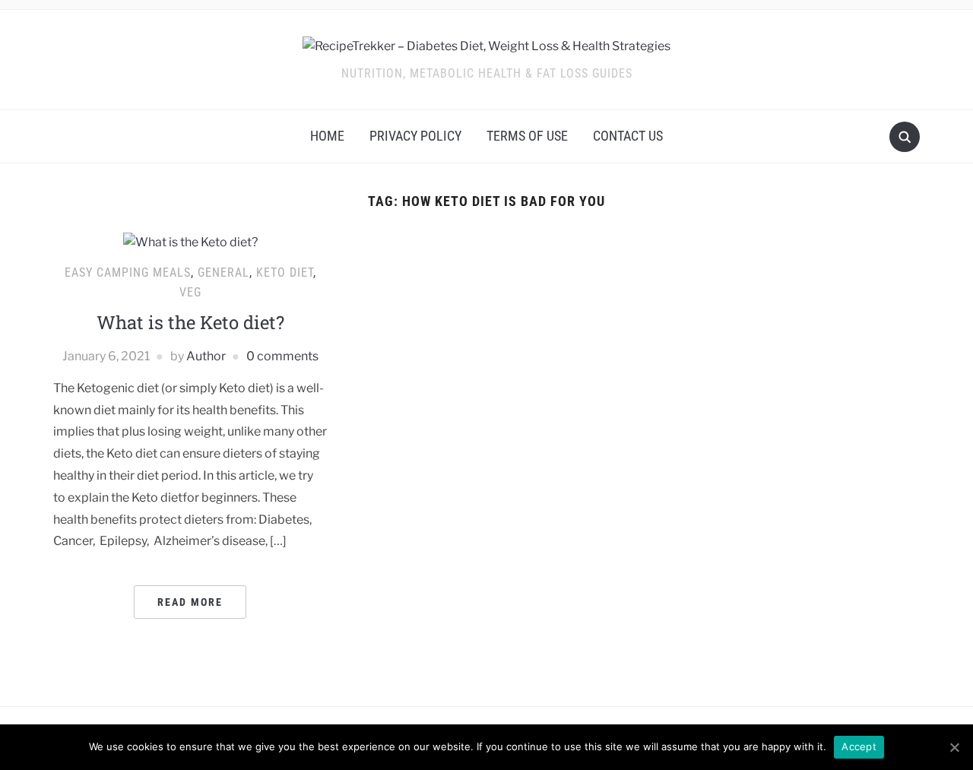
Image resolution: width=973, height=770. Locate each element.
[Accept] (954, 747)
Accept (858, 746)
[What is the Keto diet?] (190, 241)
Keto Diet (284, 272)
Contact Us (628, 136)
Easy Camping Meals (128, 272)
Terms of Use (527, 136)
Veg (190, 292)
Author (206, 356)
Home (327, 136)
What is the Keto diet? (190, 322)
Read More (190, 602)
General (223, 272)
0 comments (282, 356)
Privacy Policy (415, 136)
